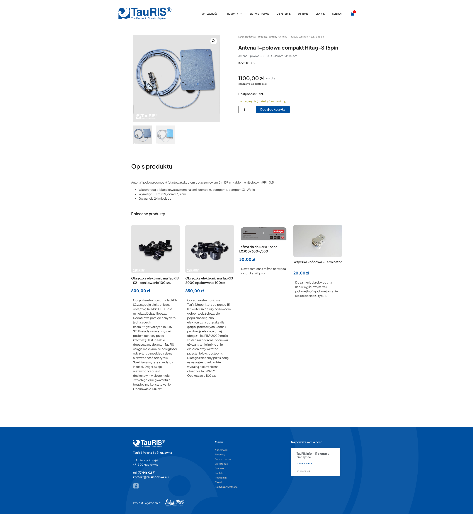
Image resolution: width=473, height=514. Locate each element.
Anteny (273, 37)
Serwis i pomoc (259, 14)
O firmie (303, 14)
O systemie (284, 14)
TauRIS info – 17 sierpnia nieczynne (313, 455)
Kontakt (337, 14)
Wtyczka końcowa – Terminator (317, 262)
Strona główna (246, 37)
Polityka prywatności (226, 486)
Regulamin (221, 477)
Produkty (232, 14)
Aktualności (210, 14)
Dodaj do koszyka (272, 109)
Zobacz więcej (305, 463)
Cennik (320, 14)
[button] (213, 41)
